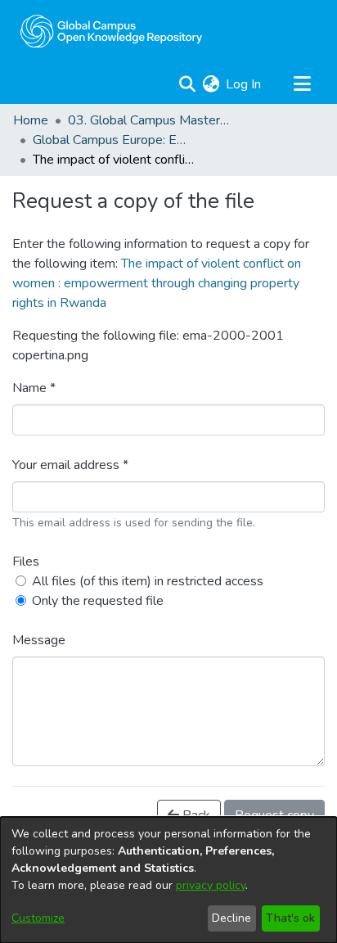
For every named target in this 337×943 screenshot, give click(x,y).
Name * (34, 388)
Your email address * (70, 465)
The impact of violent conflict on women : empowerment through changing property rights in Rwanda (156, 283)
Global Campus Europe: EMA (114, 140)
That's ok (290, 918)
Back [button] (194, 815)
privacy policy (210, 885)
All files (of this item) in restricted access (147, 581)
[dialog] (168, 880)
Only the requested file (98, 601)
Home (30, 120)
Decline (231, 918)
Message (38, 640)
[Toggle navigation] (302, 84)
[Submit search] (187, 84)
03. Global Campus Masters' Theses (149, 120)
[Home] (111, 31)
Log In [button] (244, 84)
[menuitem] (210, 84)
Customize (38, 918)
